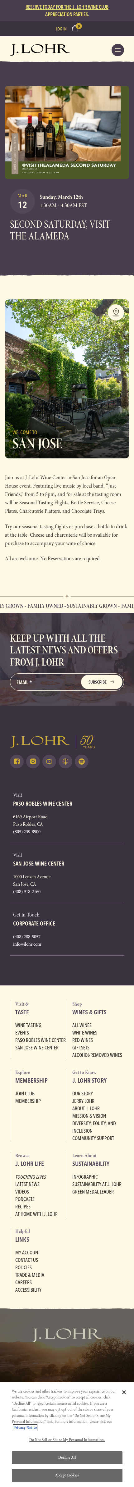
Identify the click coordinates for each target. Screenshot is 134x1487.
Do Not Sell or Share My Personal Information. (67, 1440)
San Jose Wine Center (37, 1047)
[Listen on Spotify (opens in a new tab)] (82, 761)
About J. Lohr (86, 1108)
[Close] (124, 1392)
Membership (28, 1101)
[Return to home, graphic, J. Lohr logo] (67, 741)
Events (22, 1033)
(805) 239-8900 (27, 831)
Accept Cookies (67, 1475)
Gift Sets (80, 1047)
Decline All (66, 1457)
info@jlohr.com (27, 944)
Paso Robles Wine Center (40, 1040)
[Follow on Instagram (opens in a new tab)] (33, 761)
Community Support (93, 1138)
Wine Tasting (28, 1025)
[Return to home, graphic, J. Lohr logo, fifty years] (40, 50)
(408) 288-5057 (27, 936)
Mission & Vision (89, 1116)
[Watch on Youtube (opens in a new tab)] (49, 761)
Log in (61, 29)
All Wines (82, 1025)
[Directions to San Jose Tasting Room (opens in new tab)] (116, 312)
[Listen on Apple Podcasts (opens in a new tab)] (65, 761)
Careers (23, 1282)
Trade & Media (29, 1275)
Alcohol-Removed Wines (97, 1055)
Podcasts (25, 1199)
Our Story (82, 1093)
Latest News (27, 1184)
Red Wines (82, 1040)
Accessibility (28, 1290)
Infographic (85, 1177)
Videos (22, 1192)
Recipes (23, 1206)
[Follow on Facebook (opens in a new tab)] (17, 761)
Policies (23, 1267)
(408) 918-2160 (27, 891)
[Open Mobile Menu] (118, 50)
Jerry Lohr (83, 1101)
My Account (27, 1252)
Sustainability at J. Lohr (97, 1184)
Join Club (25, 1093)
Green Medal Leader (93, 1192)
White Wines (84, 1033)
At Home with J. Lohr (36, 1214)
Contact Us (26, 1260)
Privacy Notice (25, 1427)
